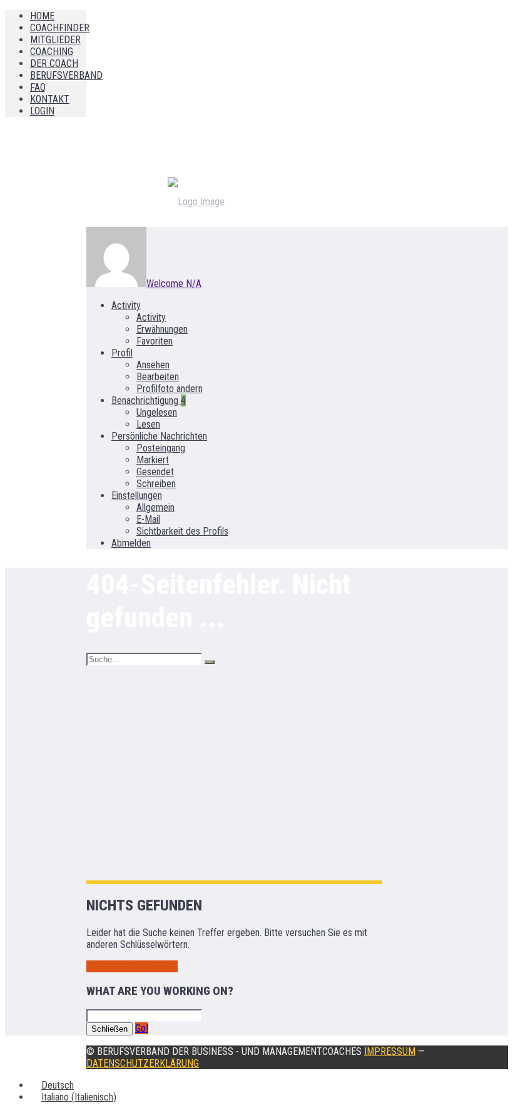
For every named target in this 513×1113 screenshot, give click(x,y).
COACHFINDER (59, 28)
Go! (141, 1028)
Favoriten (154, 341)
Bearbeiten (157, 377)
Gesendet (155, 472)
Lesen (148, 424)
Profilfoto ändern (169, 389)
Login (42, 111)
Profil (122, 353)
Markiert (152, 460)
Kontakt (49, 99)
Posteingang (160, 448)
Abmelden (131, 543)
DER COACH (54, 63)
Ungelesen (156, 412)
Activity (126, 305)
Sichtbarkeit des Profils (182, 531)
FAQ (38, 87)
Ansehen (153, 365)
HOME (42, 16)
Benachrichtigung (148, 400)
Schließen (109, 1029)
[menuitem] (52, 1085)
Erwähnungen (162, 329)
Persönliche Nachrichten (159, 436)
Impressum (389, 1051)
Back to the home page (132, 966)
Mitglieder (55, 40)
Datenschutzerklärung (142, 1063)
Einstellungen (136, 495)
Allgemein (155, 507)
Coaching (51, 52)
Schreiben (156, 484)
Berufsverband (66, 75)
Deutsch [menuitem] (57, 1085)
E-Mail (148, 519)
